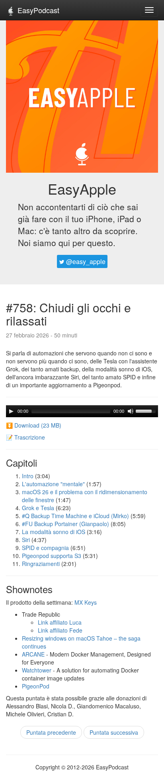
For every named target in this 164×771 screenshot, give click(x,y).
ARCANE (33, 654)
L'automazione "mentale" (53, 484)
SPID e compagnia (45, 548)
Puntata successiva (114, 732)
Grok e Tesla (38, 508)
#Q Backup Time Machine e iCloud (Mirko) (75, 516)
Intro (27, 476)
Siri (26, 540)
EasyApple (82, 188)
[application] (82, 411)
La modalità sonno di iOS (53, 532)
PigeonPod (35, 686)
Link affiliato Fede (60, 630)
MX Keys (85, 602)
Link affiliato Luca (60, 622)
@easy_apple (84, 261)
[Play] (11, 411)
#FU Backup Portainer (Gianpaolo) (65, 524)
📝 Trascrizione (25, 437)
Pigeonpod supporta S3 (51, 556)
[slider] (147, 410)
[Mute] (130, 411)
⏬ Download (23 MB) (33, 425)
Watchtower (36, 670)
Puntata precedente (51, 732)
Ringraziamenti (41, 564)
